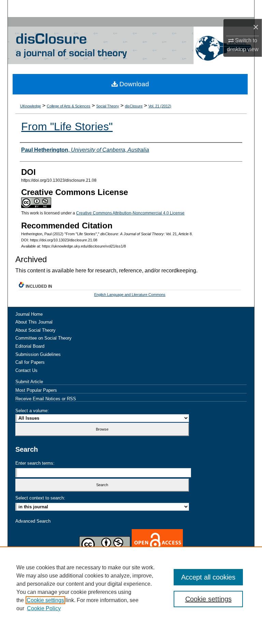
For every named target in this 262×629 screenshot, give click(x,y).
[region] (131, 587)
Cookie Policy (44, 608)
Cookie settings (45, 600)
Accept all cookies (208, 577)
